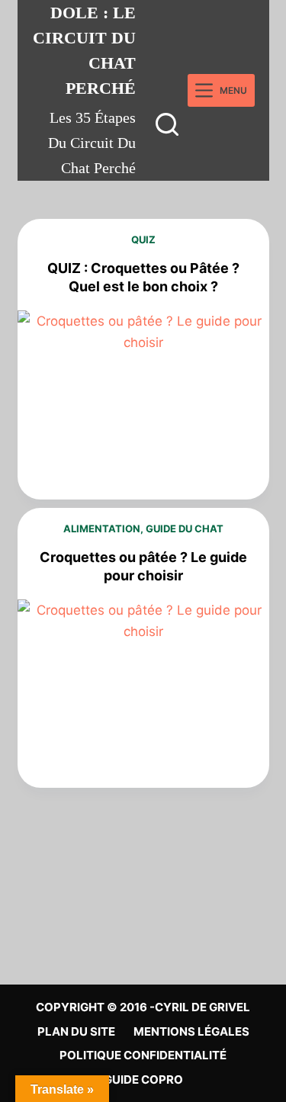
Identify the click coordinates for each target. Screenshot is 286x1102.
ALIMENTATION (101, 528)
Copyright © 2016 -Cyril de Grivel (143, 1007)
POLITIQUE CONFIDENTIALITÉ (143, 1055)
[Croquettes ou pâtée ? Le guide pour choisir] (143, 694)
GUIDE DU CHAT (184, 528)
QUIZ (143, 239)
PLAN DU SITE (76, 1031)
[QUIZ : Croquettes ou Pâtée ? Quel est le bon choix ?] (143, 405)
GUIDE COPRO (143, 1079)
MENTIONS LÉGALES (191, 1031)
